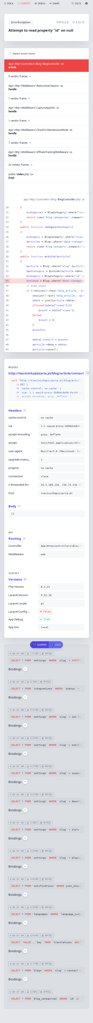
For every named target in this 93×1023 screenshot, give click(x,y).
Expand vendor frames (24, 53)
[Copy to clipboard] (80, 381)
